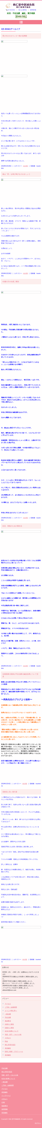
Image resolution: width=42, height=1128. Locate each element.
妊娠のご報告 (9, 1028)
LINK (3, 1102)
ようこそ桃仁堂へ (11, 1010)
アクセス (8, 1004)
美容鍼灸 (8, 1048)
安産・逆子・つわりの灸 (13, 1034)
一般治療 (8, 1014)
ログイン (38, 1123)
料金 (6, 1041)
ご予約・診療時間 (11, 1007)
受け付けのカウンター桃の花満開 (14, 36)
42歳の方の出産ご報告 (10, 281)
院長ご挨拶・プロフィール (14, 1051)
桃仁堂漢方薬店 (10, 1045)
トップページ (6, 1095)
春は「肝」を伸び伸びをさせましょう (16, 174)
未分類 (25, 166)
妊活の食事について (11, 1031)
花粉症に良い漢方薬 (9, 792)
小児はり (8, 1038)
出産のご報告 (9, 1024)
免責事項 (8, 1021)
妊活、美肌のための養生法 (12, 526)
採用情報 (5, 1109)
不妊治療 (8, 1017)
